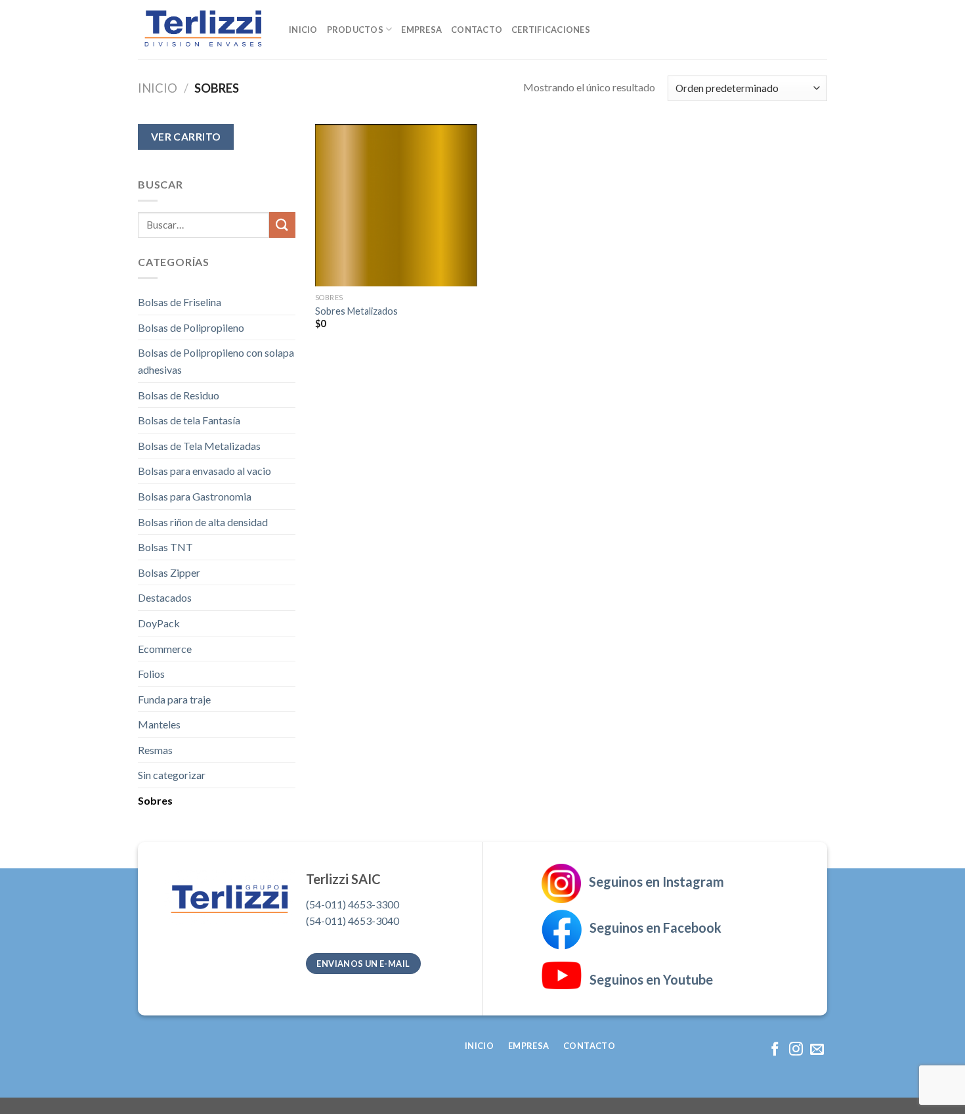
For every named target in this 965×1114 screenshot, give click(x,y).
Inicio (303, 29)
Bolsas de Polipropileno (191, 327)
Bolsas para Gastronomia (194, 496)
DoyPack (159, 623)
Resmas (155, 750)
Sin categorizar (171, 775)
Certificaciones (550, 29)
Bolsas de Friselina (179, 302)
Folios (151, 673)
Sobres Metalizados (356, 311)
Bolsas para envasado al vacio (204, 470)
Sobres (155, 800)
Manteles (159, 724)
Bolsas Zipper (169, 572)
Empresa (421, 29)
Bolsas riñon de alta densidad (203, 522)
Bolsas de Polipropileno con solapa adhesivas (216, 361)
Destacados (165, 597)
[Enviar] (282, 225)
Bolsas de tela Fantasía (189, 420)
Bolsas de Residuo (178, 395)
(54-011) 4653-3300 (352, 904)
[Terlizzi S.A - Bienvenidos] (203, 29)
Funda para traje (174, 699)
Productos (355, 29)
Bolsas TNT (165, 547)
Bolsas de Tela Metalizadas (199, 445)
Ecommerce (165, 648)
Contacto (476, 29)
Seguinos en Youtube (647, 979)
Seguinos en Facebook (651, 927)
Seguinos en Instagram (656, 881)
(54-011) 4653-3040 (352, 920)
